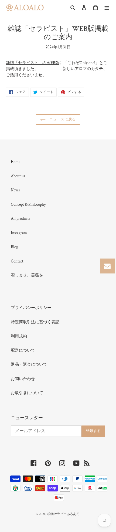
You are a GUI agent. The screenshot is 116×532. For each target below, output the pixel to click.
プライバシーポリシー (31, 307)
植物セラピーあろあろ (63, 514)
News (15, 190)
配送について (23, 350)
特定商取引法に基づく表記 (35, 322)
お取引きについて (27, 392)
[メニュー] (106, 7)
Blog (14, 247)
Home (15, 161)
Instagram (19, 232)
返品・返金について (29, 364)
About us (18, 176)
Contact (17, 261)
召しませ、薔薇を (27, 275)
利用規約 (19, 336)
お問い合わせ (23, 378)
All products (20, 218)
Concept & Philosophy (28, 204)
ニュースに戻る (62, 119)
